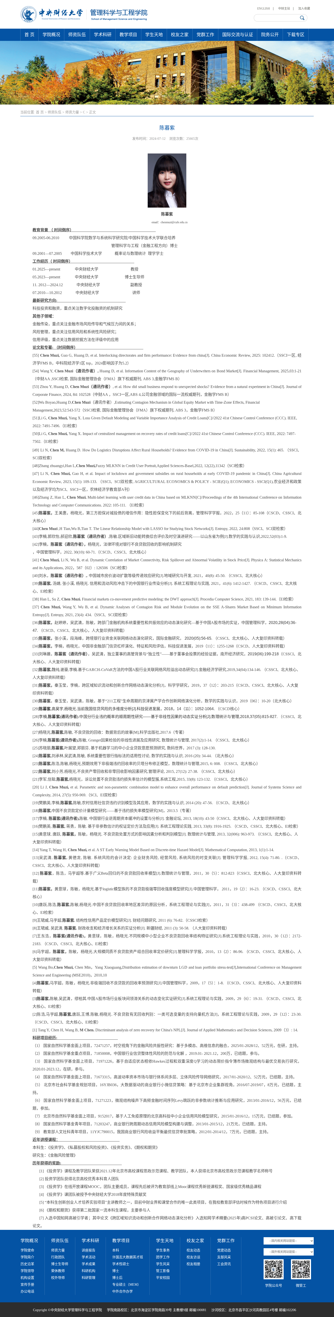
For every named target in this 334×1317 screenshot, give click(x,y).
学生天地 (154, 34)
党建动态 (224, 1250)
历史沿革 (27, 1264)
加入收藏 (304, 8)
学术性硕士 (120, 1264)
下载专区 (295, 34)
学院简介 (27, 1257)
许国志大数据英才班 (127, 1257)
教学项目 (128, 34)
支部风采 (224, 1257)
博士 (115, 1271)
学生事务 (163, 1250)
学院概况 (51, 34)
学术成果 (88, 1264)
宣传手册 (27, 1284)
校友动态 (193, 1250)
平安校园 (163, 1278)
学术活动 (88, 1257)
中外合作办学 (122, 1291)
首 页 (29, 34)
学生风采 (163, 1264)
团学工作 (163, 1257)
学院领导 (27, 1271)
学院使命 (27, 1250)
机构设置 (27, 1278)
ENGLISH (263, 8)
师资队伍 (77, 34)
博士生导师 (59, 1264)
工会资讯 (224, 1264)
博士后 (117, 1278)
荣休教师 (58, 1271)
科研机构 (88, 1271)
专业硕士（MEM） (126, 1284)
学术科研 (102, 34)
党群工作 (205, 34)
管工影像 (163, 1271)
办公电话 (27, 1291)
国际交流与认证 (237, 34)
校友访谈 (193, 1257)
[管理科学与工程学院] (84, 22)
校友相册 (193, 1264)
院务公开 (270, 34)
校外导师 (58, 1278)
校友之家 (180, 34)
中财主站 (284, 8)
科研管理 (88, 1278)
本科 (115, 1250)
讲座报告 (88, 1250)
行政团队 (58, 1257)
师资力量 (72, 112)
